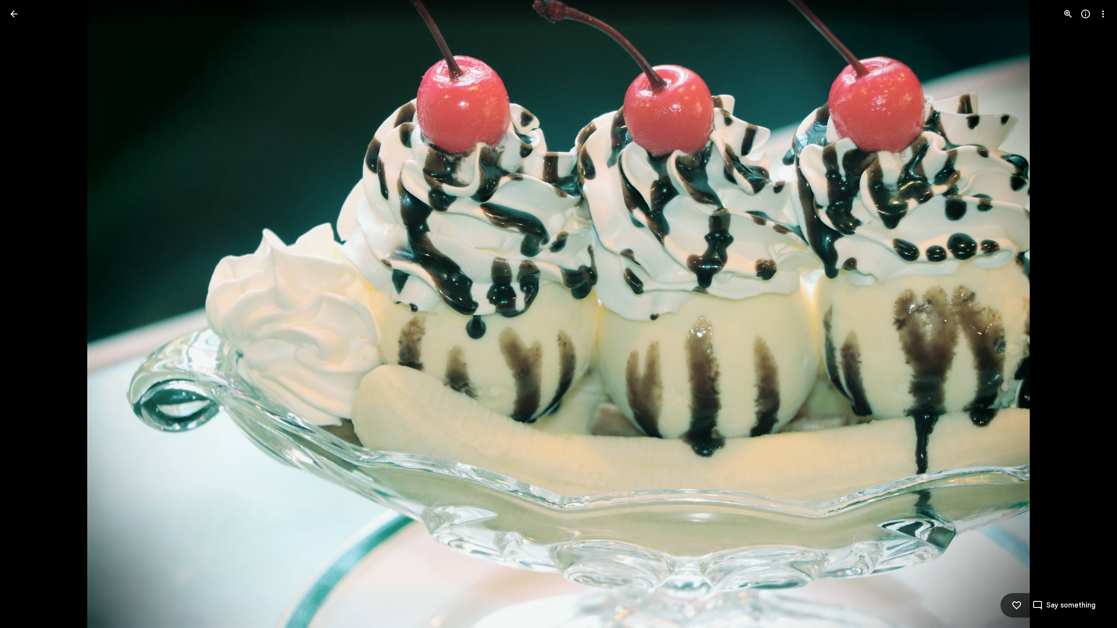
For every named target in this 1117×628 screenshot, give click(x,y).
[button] (24, 314)
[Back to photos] (13, 13)
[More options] (1103, 14)
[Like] (1016, 605)
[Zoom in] (1068, 14)
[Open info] (1085, 14)
